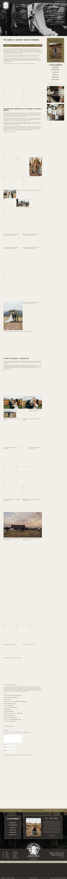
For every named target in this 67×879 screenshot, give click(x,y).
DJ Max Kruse (8, 709)
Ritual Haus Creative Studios (16, 695)
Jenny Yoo (9, 699)
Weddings (8, 45)
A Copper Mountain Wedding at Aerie (53, 810)
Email (5, 747)
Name (5, 744)
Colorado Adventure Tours (15, 719)
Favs (5, 45)
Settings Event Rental (12, 717)
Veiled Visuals (19, 713)
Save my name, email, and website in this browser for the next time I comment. (19, 754)
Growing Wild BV (10, 705)
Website (5, 750)
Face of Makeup (10, 711)
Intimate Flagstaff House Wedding (13, 810)
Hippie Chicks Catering (12, 707)
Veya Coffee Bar (12, 721)
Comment (6, 734)
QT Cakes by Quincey (11, 703)
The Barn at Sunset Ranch (12, 697)
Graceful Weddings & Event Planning (19, 701)
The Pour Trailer (12, 715)
